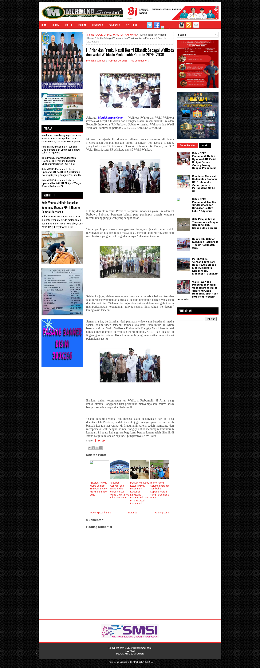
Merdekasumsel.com (140, 647)
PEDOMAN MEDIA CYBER (130, 653)
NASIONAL (114, 25)
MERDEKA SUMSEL (143, 662)
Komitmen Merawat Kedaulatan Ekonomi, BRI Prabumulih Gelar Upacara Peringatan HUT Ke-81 (58, 160)
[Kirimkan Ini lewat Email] (90, 448)
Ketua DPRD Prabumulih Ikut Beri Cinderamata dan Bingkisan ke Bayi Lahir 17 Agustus (60, 149)
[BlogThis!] (93, 448)
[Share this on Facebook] (95, 440)
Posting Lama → (164, 512)
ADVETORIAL (131, 25)
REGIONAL (98, 25)
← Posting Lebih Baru (99, 512)
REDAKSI (130, 650)
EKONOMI (82, 25)
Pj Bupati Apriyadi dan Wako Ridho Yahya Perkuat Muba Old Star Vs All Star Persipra (119, 490)
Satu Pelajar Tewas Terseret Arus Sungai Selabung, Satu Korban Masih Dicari (205, 223)
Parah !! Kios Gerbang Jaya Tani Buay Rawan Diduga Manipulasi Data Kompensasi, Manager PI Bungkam (61, 138)
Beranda (132, 512)
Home (90, 34)
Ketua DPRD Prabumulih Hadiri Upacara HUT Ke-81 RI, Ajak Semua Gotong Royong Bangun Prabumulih (61, 172)
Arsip (205, 145)
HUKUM (56, 25)
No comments (139, 60)
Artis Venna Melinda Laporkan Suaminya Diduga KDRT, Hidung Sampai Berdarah (60, 207)
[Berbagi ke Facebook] (101, 448)
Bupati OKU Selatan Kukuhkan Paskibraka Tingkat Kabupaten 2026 (205, 243)
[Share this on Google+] (103, 440)
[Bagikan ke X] (97, 448)
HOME (44, 25)
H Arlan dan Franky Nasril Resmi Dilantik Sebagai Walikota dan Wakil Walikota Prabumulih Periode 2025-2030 (130, 52)
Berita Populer (187, 145)
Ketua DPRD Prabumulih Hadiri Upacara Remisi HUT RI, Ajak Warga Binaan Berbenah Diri (61, 183)
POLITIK (68, 25)
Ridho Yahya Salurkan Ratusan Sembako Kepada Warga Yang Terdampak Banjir (159, 490)
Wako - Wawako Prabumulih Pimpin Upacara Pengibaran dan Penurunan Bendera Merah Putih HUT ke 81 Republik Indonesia (197, 290)
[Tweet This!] (99, 440)
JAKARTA (117, 34)
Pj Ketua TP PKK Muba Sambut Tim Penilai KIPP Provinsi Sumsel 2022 (98, 488)
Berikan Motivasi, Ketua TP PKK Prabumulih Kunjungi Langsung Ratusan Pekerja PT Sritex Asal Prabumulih (139, 493)
